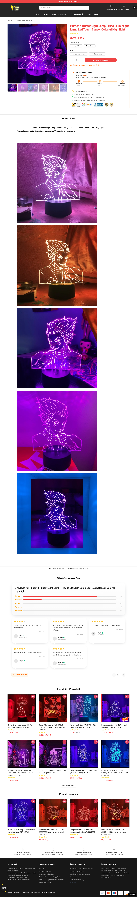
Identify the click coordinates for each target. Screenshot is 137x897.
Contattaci (73, 877)
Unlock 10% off (4, 888)
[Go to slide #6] (64, 88)
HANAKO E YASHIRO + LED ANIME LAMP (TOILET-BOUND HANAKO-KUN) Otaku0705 (114, 772)
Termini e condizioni (45, 871)
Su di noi (41, 868)
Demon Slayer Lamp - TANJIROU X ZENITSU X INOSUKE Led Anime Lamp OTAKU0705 (52, 727)
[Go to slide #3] (33, 88)
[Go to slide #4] (43, 88)
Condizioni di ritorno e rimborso (80, 874)
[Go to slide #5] (54, 88)
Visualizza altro (68, 786)
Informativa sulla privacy (47, 874)
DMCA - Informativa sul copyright (49, 877)
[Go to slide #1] (12, 88)
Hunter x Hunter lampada (23, 20)
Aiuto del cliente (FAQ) (77, 880)
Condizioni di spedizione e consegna (81, 868)
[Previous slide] (11, 54)
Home (10, 20)
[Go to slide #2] (23, 88)
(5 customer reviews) (85, 34)
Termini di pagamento (77, 871)
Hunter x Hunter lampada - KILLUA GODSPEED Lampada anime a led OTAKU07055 (51, 832)
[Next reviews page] (123, 675)
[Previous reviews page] (114, 675)
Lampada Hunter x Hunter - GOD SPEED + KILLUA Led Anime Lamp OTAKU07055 (113, 832)
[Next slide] (64, 54)
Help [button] (133, 894)
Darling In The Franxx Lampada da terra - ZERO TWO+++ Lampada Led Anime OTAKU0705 (20, 772)
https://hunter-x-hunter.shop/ (66, 131)
